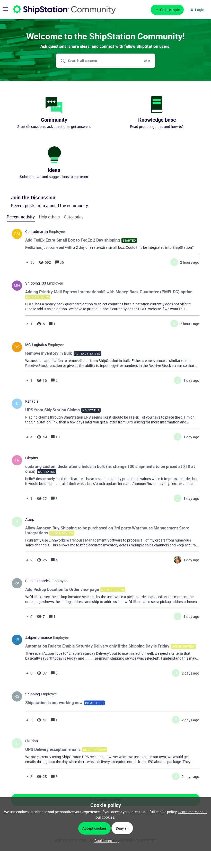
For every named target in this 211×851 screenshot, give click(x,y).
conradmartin (36, 231)
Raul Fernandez (37, 581)
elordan (31, 741)
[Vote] (27, 262)
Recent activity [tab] (21, 217)
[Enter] (61, 61)
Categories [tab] (73, 217)
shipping (32, 694)
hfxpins (31, 458)
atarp (29, 519)
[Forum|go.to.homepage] (64, 9)
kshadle (31, 401)
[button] (105, 840)
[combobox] (105, 61)
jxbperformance (38, 637)
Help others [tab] (49, 217)
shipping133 (35, 283)
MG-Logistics (36, 345)
